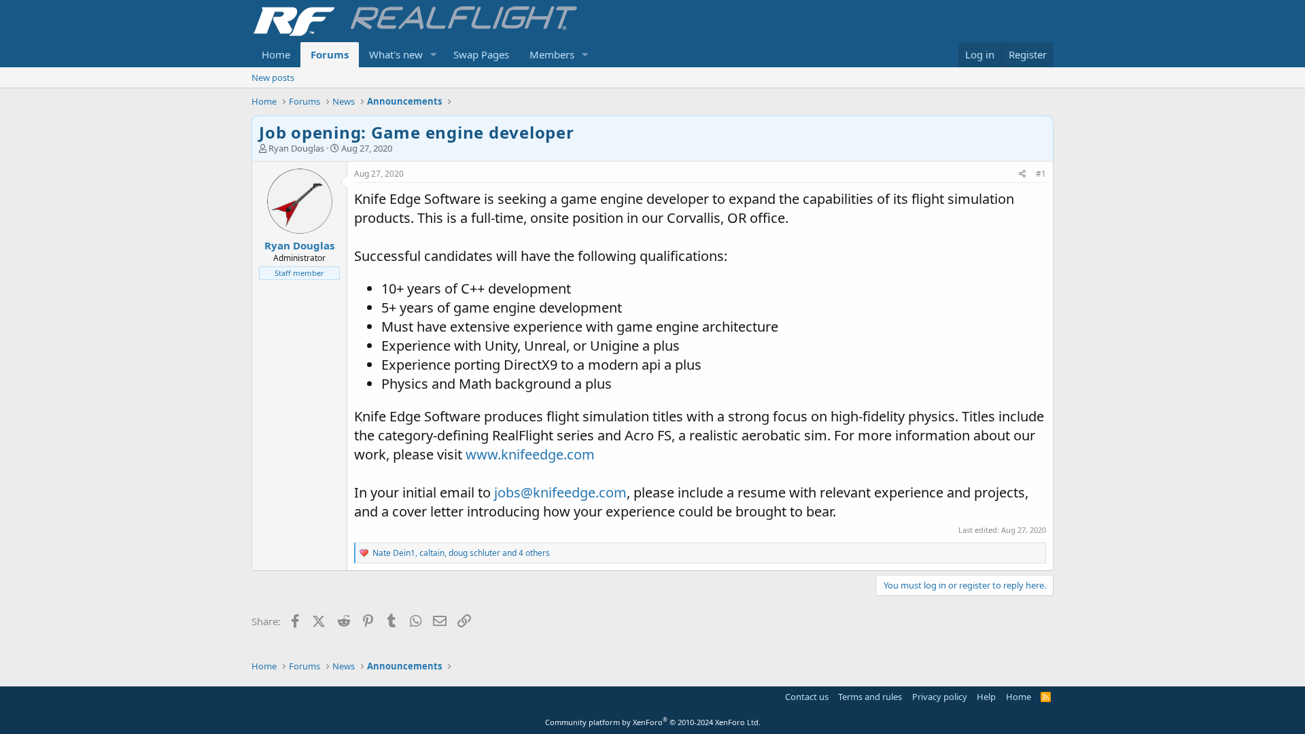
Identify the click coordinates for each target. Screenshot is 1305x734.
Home (276, 54)
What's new (396, 54)
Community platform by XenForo (653, 722)
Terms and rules (870, 697)
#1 (1041, 173)
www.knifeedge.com (530, 454)
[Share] (1022, 174)
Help (986, 697)
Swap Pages (481, 54)
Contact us (807, 697)
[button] (433, 54)
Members (551, 54)
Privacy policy (939, 697)
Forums (330, 54)
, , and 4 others (461, 553)
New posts (272, 77)
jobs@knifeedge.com (560, 492)
